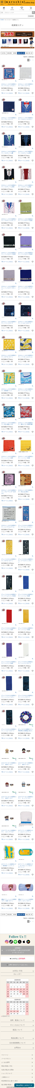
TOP (4, 9)
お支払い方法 (17, 971)
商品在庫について (17, 1038)
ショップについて (6, 1073)
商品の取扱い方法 (6, 1066)
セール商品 (22, 9)
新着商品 (12, 9)
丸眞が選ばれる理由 (7, 1070)
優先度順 (9, 53)
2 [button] (30, 60)
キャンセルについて (17, 1025)
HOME (2, 19)
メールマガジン (6, 1058)
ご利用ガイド (5, 1077)
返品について (17, 1030)
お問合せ (17, 1048)
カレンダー (17, 974)
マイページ (4, 1055)
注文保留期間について (17, 1043)
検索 (33, 12)
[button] (33, 60)
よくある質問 (5, 1062)
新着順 (14, 53)
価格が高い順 (29, 53)
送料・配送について (17, 1020)
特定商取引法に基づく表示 (9, 1081)
